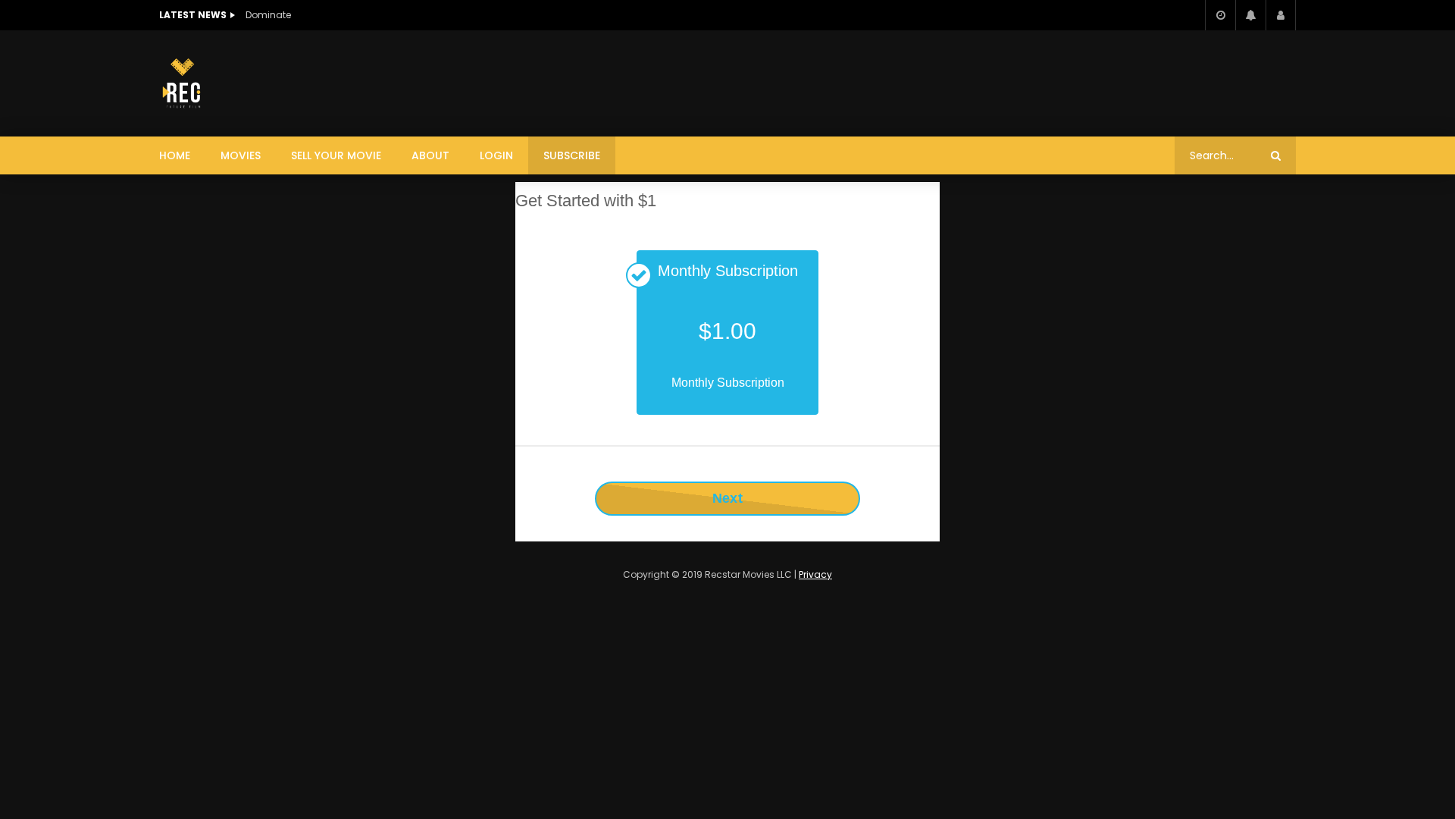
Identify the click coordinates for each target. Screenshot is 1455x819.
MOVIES (241, 155)
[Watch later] (1220, 15)
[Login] (1281, 15)
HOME (174, 155)
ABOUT (430, 155)
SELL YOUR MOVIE (336, 155)
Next (727, 498)
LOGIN (496, 155)
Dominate (268, 14)
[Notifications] (1250, 15)
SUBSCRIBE (571, 155)
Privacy (815, 574)
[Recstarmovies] (181, 83)
